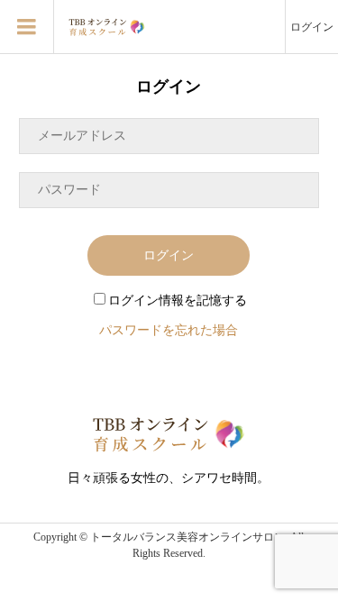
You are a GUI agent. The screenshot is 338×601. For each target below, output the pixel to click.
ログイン (311, 27)
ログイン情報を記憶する (177, 300)
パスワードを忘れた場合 (168, 330)
